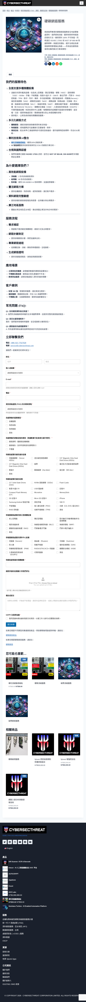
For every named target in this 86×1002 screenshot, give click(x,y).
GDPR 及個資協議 (13, 615)
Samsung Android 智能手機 (19, 502)
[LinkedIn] (53, 63)
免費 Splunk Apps (9, 959)
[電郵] (30, 842)
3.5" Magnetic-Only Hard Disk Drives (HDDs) (69, 459)
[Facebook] (46, 63)
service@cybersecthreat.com (22, 346)
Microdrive (38, 492)
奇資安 (49, 55)
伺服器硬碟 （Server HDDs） (16, 459)
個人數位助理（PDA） (42, 506)
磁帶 (36, 464)
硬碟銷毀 (54, 55)
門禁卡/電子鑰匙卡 (66, 528)
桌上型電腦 (13, 519)
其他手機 (37, 502)
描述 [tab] (10, 74)
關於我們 (6, 970)
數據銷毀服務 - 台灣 (10, 930)
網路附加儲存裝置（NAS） (19, 528)
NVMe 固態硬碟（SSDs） (44, 483)
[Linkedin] (10, 842)
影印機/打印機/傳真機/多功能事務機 (69, 520)
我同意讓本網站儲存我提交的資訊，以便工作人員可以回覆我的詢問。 (35, 618)
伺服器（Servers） (16, 541)
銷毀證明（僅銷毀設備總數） (20, 442)
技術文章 (6, 952)
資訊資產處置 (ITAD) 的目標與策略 (19, 404)
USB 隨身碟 (38, 489)
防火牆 (11, 545)
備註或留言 (10, 595)
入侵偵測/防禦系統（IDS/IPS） (16, 553)
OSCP (5, 941)
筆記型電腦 (38, 519)
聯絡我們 (6, 977)
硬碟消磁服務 (40, 683)
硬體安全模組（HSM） (68, 548)
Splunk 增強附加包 (68, 759)
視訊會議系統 (14, 524)
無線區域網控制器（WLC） (44, 524)
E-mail (9, 379)
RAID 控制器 (14, 510)
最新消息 (6, 974)
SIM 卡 (62, 502)
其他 (10, 433)
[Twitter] (5, 842)
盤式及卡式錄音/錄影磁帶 (69, 464)
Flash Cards (64, 483)
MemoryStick (64, 492)
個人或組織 (10, 368)
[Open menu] (81, 3)
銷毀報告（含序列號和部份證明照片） (23, 445)
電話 (8, 393)
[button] (39, 19)
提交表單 (11, 625)
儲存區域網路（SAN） (68, 545)
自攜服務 (12, 421)
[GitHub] (15, 842)
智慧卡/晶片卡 (14, 489)
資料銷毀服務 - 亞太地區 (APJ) (15, 927)
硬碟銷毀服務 (61, 55)
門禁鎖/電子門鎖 (40, 528)
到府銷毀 (12, 429)
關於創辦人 (7, 981)
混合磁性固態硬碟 (41, 458)
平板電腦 (12, 506)
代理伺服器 (38, 552)
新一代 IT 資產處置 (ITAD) (13, 923)
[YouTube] (20, 842)
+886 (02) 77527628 (18, 343)
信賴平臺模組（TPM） (42, 510)
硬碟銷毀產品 (11, 635)
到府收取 (12, 425)
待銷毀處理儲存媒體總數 (15, 560)
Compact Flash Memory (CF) (18, 494)
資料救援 (6, 937)
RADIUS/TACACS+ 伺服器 (44, 548)
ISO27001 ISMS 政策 (11, 984)
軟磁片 (11, 470)
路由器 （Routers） (41, 541)
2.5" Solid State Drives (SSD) (17, 484)
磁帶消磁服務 (66, 683)
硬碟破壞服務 (13, 759)
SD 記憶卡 (13, 498)
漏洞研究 (6, 955)
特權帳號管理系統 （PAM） (19, 548)
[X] (49, 63)
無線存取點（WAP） (67, 524)
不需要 (11, 449)
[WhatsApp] (60, 63)
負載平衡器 (38, 545)
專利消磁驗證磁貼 (15, 683)
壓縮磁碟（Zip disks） (42, 470)
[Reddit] (57, 63)
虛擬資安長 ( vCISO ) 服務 (13, 934)
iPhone (62, 498)
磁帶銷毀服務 (13, 721)
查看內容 (38, 690)
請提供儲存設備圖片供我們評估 (17, 571)
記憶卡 (62, 489)
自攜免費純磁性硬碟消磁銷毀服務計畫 (18, 919)
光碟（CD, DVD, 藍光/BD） (70, 506)
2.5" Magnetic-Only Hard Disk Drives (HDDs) (18, 465)
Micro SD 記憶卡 (40, 498)
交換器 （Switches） (67, 541)
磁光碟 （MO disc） (67, 470)
